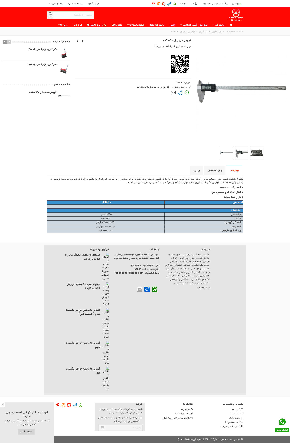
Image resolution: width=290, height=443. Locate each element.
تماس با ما (117, 25)
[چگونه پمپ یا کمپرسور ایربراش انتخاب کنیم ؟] (105, 294)
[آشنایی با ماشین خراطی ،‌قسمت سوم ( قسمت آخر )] (105, 323)
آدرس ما (64, 25)
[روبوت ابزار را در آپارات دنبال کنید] (164, 4)
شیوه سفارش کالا (232, 422)
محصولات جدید (157, 25)
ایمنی (172, 25)
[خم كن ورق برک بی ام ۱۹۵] (64, 69)
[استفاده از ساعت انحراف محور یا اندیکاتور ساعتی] (105, 266)
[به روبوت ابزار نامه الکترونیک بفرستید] (173, 92)
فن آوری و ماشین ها (97, 25)
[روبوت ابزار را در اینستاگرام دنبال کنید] (159, 4)
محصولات (219, 25)
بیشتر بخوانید (203, 288)
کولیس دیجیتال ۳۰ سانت (43, 92)
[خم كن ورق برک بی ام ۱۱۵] (64, 53)
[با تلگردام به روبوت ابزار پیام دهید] (180, 92)
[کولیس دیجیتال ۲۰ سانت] (77, 41)
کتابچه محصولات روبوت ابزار (176, 418)
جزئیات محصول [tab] (214, 171)
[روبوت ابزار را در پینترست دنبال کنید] (153, 4)
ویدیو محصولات (136, 25)
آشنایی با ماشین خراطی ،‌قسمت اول (82, 371)
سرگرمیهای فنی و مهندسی (195, 25)
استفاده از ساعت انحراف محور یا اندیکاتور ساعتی (82, 257)
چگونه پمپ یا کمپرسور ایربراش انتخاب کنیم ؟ (83, 286)
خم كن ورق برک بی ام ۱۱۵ (42, 50)
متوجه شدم (26, 432)
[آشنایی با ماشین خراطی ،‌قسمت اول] (105, 379)
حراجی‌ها (185, 410)
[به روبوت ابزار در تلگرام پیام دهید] (169, 4)
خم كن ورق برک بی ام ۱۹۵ (42, 65)
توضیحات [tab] (234, 171)
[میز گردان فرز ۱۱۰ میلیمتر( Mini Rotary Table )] (82, 41)
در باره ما (78, 25)
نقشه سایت (234, 418)
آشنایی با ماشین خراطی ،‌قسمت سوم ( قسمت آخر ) (82, 312)
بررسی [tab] (197, 171)
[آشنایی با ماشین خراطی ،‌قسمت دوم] (105, 353)
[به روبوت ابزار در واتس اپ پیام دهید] (174, 4)
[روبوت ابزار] (235, 15)
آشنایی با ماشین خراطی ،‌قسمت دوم (82, 345)
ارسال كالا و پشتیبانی (230, 427)
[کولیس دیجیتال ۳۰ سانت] (64, 96)
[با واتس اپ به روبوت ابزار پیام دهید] (186, 92)
